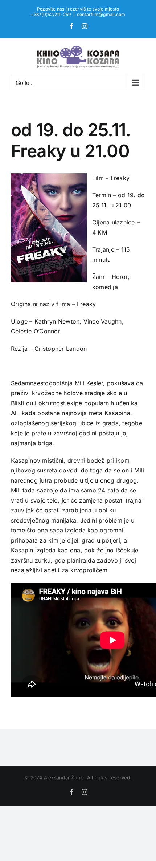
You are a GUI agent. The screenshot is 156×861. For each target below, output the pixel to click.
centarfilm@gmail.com (101, 14)
